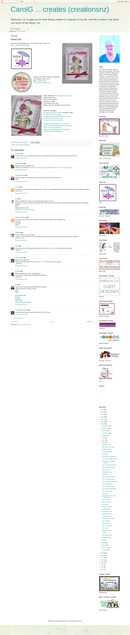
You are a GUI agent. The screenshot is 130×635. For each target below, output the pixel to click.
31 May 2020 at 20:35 (21, 279)
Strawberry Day (106, 537)
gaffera (68, 621)
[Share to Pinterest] (39, 142)
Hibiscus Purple (106, 502)
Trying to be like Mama (108, 518)
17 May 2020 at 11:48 (21, 212)
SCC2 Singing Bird (107, 484)
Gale (16, 246)
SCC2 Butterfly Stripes (108, 486)
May (103, 442)
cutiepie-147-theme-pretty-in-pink (53, 118)
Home (52, 321)
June (103, 440)
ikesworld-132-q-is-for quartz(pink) (53, 120)
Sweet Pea (105, 474)
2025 (102, 412)
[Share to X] (35, 142)
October (104, 430)
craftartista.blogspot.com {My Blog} (24, 209)
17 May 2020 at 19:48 (21, 227)
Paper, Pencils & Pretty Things (62, 167)
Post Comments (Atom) (24, 324)
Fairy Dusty (105, 528)
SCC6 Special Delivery (108, 467)
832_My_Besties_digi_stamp (63, 95)
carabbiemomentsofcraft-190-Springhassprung (56, 116)
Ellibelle (17, 232)
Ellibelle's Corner (20, 238)
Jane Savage (19, 163)
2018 (102, 555)
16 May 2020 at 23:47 (21, 193)
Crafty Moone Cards (21, 310)
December (105, 426)
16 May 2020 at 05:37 (21, 170)
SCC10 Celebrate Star (108, 479)
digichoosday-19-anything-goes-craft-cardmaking (57, 125)
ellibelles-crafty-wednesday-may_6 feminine (56, 124)
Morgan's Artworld (52, 248)
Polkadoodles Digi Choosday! (38, 167)
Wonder (104, 540)
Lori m (17, 187)
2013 (102, 567)
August (104, 435)
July (103, 438)
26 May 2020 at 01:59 (21, 266)
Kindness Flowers (107, 506)
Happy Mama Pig (107, 513)
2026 (102, 409)
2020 (102, 424)
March (104, 545)
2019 (102, 553)
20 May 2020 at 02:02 (21, 240)
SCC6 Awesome (106, 469)
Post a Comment (17, 318)
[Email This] (31, 142)
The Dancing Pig (106, 516)
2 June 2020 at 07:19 (21, 314)
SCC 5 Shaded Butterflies (109, 465)
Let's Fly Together (107, 525)
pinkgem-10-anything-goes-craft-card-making (56, 129)
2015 (102, 562)
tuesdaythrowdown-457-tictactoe (52, 112)
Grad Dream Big (106, 530)
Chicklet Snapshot (107, 451)
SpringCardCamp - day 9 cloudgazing (109, 496)
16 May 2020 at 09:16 (21, 181)
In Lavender (105, 504)
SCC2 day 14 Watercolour (109, 456)
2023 (102, 417)
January (104, 550)
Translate (22, 31)
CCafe (16, 144)
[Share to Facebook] (37, 142)
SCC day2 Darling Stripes (109, 488)
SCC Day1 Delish (107, 491)
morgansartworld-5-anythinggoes (52, 131)
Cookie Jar (105, 454)
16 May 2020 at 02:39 (21, 158)
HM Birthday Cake (107, 472)
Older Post (89, 321)
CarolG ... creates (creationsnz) (60, 9)
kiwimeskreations (20, 217)
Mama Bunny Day (107, 511)
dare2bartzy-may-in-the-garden (52, 114)
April (103, 543)
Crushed (104, 533)
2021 (102, 421)
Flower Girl (105, 493)
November (105, 428)
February (105, 547)
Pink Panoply (19, 257)
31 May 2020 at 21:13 (21, 304)
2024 (102, 414)
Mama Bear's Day (107, 535)
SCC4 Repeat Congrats (108, 477)
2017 (102, 557)
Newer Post (14, 321)
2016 (102, 560)
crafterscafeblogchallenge (21, 45)
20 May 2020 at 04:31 (21, 252)
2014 (102, 564)
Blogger (80, 621)
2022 (102, 419)
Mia (16, 199)
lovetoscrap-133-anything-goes (52, 127)
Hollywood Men (106, 509)
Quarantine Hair (106, 523)
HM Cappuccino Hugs (108, 447)
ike (16, 284)
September (105, 433)
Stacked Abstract (106, 444)
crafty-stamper (19, 175)
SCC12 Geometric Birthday (109, 481)
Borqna (17, 271)
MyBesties (26, 144)
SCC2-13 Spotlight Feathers (110, 459)
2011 (102, 569)
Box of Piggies (106, 521)
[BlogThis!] (33, 142)
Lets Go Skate (106, 499)
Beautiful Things (106, 449)
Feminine (21, 144)
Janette (17, 153)
